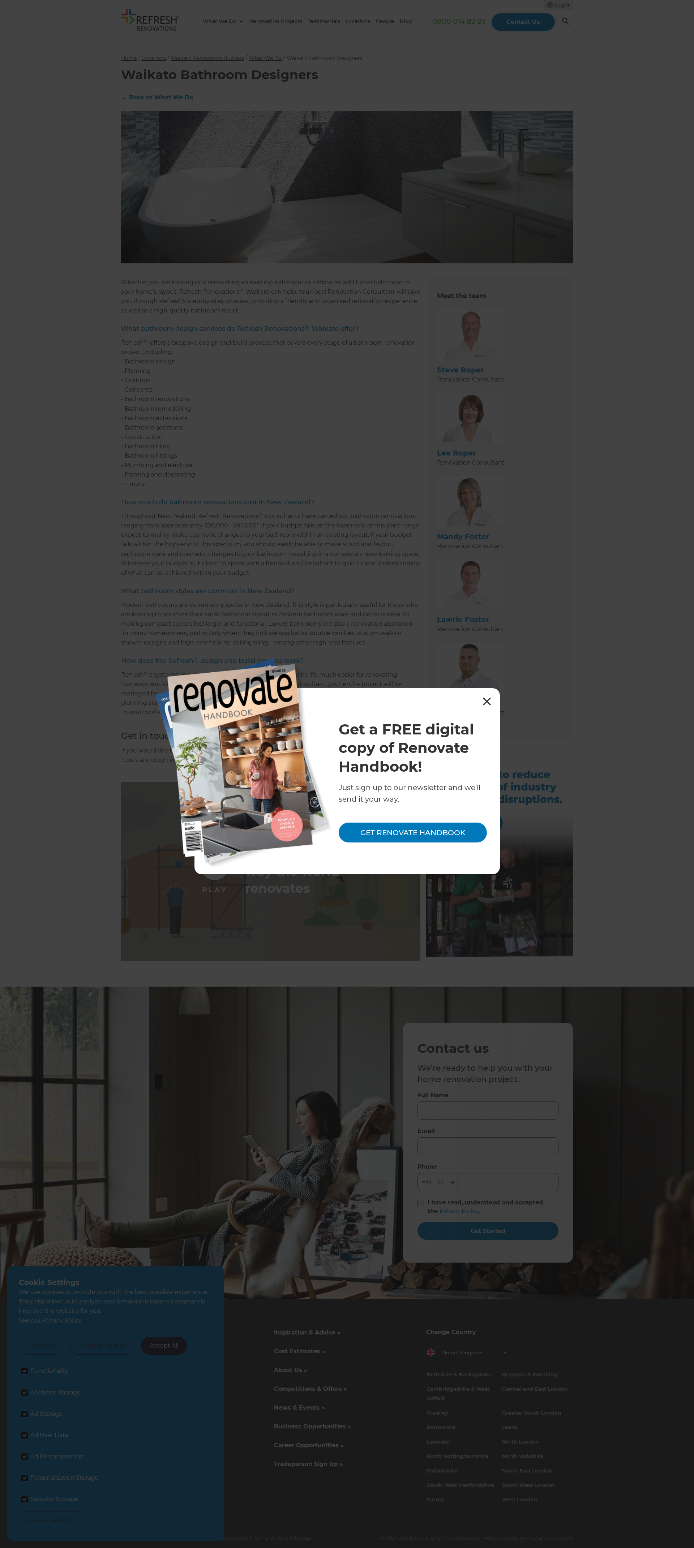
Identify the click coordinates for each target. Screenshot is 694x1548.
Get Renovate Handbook (412, 832)
